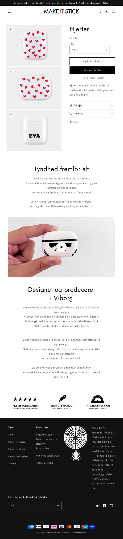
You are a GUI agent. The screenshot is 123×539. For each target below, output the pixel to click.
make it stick (48, 533)
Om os (11, 434)
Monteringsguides (17, 441)
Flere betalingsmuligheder (92, 78)
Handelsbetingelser (18, 456)
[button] (9, 11)
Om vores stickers (17, 449)
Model (72, 43)
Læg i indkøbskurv (92, 61)
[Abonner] (58, 505)
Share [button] (76, 122)
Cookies (12, 463)
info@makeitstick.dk (48, 455)
